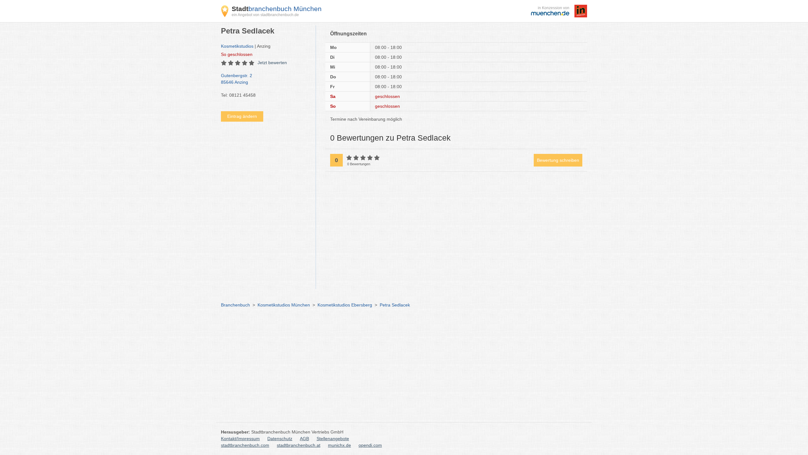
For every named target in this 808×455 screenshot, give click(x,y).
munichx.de (339, 445)
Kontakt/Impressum (240, 438)
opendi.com (370, 445)
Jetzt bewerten (272, 62)
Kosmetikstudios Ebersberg (345, 304)
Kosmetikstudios (237, 46)
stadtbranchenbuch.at (298, 445)
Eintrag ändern (242, 116)
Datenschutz (279, 438)
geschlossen (236, 54)
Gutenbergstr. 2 (236, 79)
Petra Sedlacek (395, 304)
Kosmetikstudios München (284, 304)
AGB (304, 438)
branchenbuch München (277, 8)
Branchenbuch (235, 304)
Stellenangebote (333, 438)
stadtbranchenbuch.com (245, 445)
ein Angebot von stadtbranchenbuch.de (265, 15)
